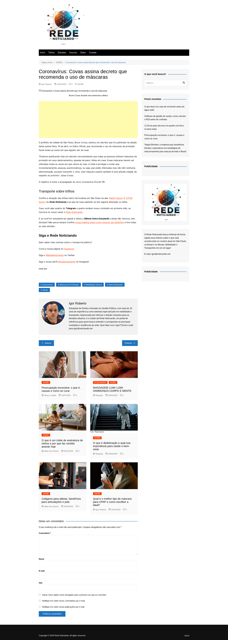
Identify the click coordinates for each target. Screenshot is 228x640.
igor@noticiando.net (160, 254)
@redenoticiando (66, 261)
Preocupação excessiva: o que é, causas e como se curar (164, 137)
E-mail (42, 571)
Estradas (62, 52)
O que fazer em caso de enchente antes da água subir (164, 108)
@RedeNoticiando (55, 255)
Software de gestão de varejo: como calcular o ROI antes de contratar (165, 118)
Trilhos (51, 52)
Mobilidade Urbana (94, 285)
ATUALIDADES (100, 382)
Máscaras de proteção (69, 285)
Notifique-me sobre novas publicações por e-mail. (63, 607)
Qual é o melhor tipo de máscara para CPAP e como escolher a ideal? (112, 502)
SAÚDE (80, 84)
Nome (41, 559)
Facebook (69, 248)
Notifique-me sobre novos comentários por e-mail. (63, 601)
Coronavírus (47, 285)
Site (40, 583)
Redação (99, 395)
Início (42, 52)
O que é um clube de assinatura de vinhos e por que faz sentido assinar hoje (62, 443)
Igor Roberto (46, 84)
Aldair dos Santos (51, 451)
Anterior (48, 343)
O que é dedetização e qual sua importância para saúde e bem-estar (111, 446)
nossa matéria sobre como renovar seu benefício (99, 222)
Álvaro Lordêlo (50, 395)
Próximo (128, 343)
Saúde (45, 290)
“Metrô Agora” (116, 198)
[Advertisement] (88, 119)
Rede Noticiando (74, 212)
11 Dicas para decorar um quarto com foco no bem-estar (164, 127)
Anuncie (73, 52)
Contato (92, 52)
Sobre (83, 52)
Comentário (45, 533)
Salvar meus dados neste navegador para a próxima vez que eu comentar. (74, 595)
